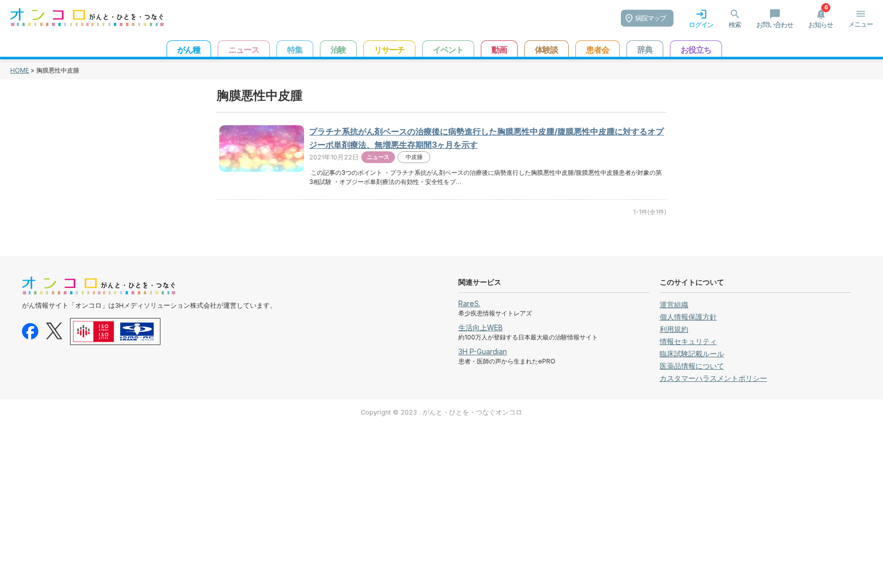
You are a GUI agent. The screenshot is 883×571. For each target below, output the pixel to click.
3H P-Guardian (482, 351)
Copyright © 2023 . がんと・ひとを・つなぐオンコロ (441, 412)
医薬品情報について (692, 365)
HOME (19, 70)
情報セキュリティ (688, 341)
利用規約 (674, 329)
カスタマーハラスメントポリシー (713, 378)
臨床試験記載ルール (692, 353)
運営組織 (674, 304)
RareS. (469, 303)
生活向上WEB (480, 327)
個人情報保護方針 (688, 316)
